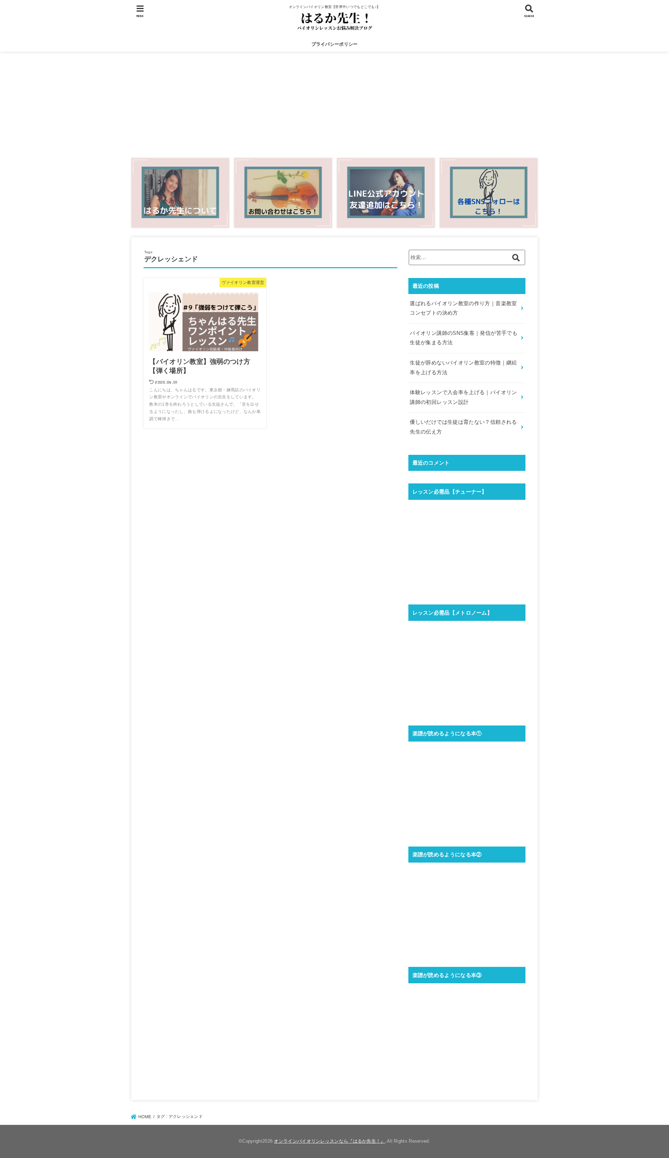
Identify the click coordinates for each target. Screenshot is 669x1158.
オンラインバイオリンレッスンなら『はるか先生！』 (329, 1141)
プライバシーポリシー (335, 44)
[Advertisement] (334, 103)
